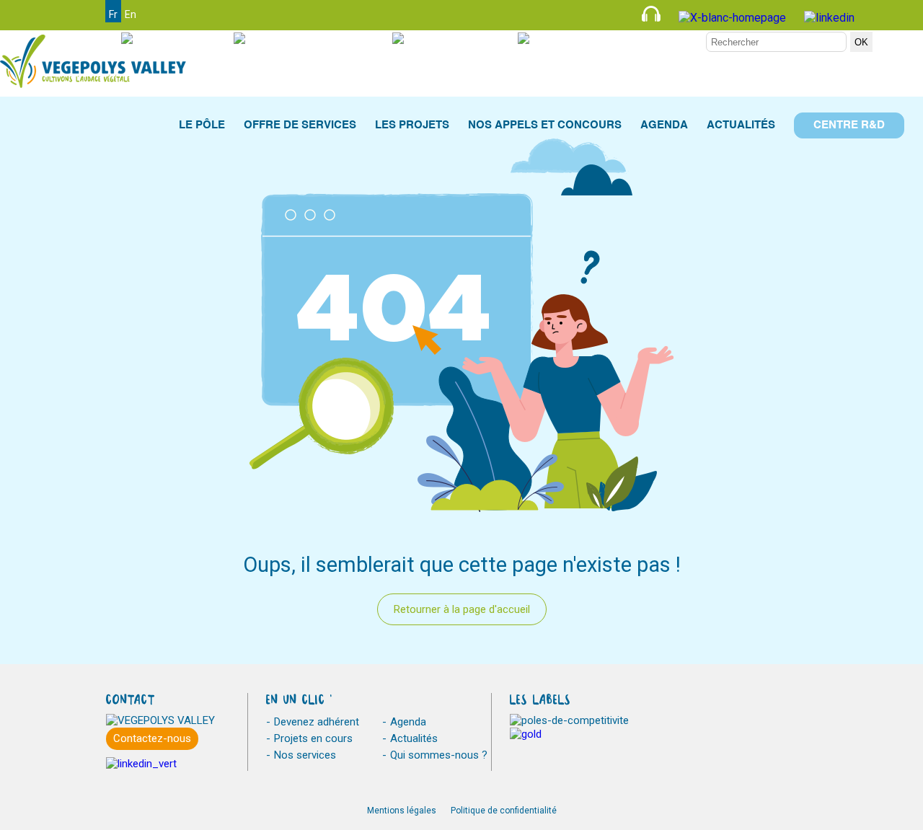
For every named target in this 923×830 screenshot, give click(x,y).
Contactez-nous (152, 738)
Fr (113, 14)
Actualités (414, 738)
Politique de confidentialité (504, 810)
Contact (470, 38)
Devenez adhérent (316, 721)
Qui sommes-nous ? (438, 755)
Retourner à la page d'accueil (462, 609)
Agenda (408, 721)
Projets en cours (313, 738)
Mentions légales (401, 810)
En (130, 14)
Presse (188, 38)
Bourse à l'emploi (324, 38)
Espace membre (654, 38)
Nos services (305, 755)
